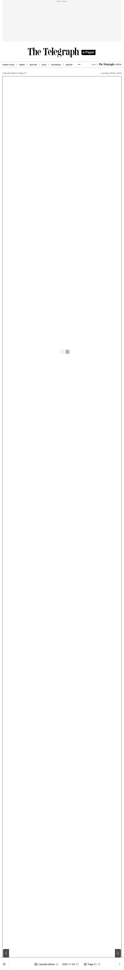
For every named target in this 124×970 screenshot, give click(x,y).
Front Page (8, 65)
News (22, 65)
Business (56, 65)
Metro (69, 65)
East (44, 65)
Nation (33, 65)
